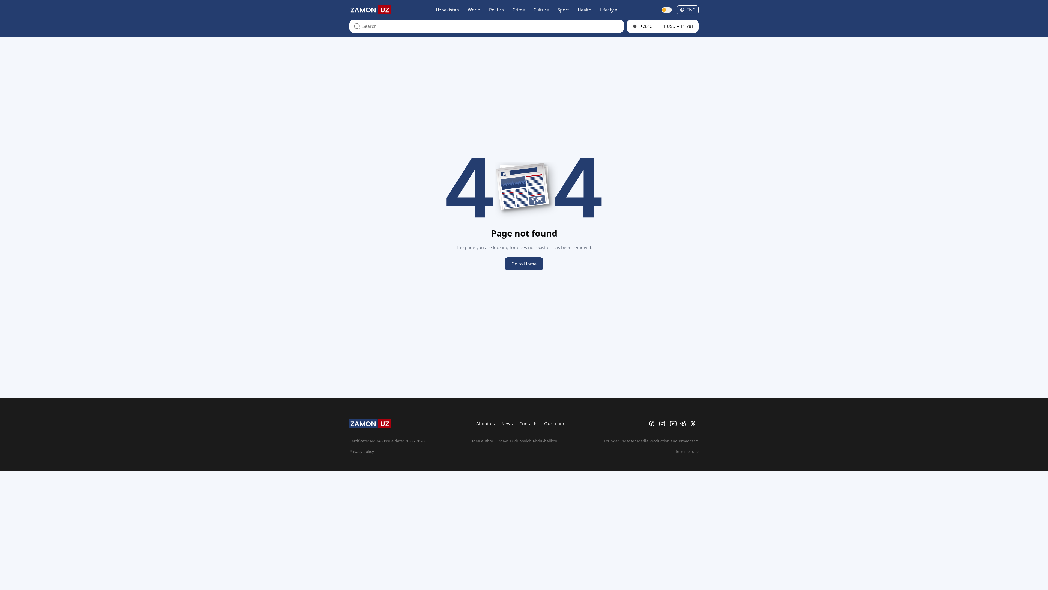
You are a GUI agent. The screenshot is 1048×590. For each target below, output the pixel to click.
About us (485, 424)
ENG (691, 10)
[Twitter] (694, 424)
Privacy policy (361, 451)
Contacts (528, 424)
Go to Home (524, 264)
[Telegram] (684, 424)
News (507, 424)
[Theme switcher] (667, 10)
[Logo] (370, 9)
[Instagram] (663, 424)
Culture (541, 10)
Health (584, 10)
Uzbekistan (447, 10)
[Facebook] (653, 424)
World (474, 10)
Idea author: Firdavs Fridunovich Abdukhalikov (514, 441)
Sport (563, 10)
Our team (554, 424)
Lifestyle (608, 10)
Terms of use (687, 451)
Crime (519, 10)
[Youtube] (674, 424)
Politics (496, 10)
